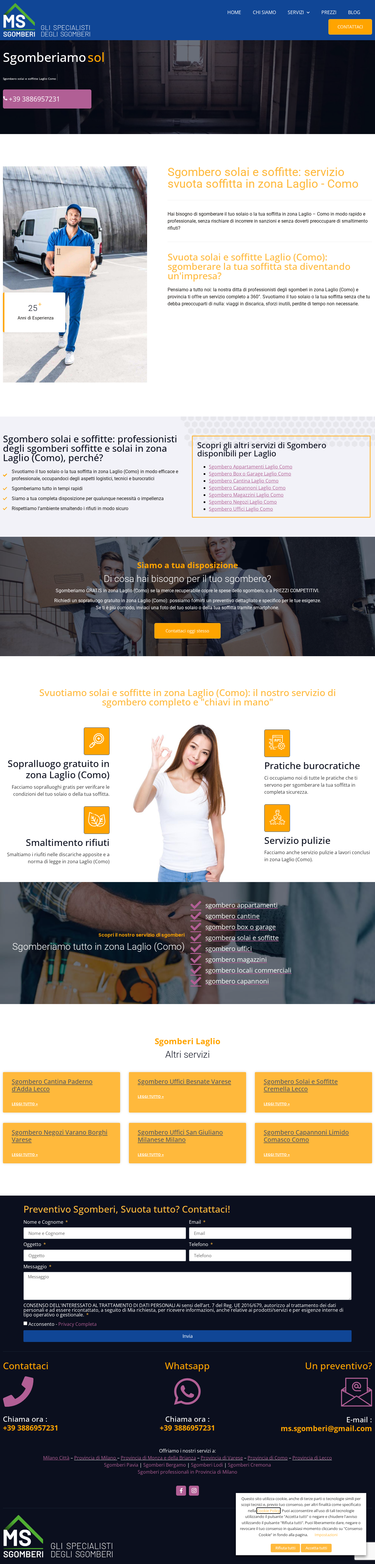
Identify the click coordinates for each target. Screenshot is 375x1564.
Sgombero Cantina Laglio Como (244, 481)
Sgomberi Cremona (249, 1465)
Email (195, 1222)
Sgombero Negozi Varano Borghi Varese (60, 1136)
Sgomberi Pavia (121, 1465)
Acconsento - (62, 1324)
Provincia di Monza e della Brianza (158, 1458)
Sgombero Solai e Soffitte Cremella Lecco (301, 1085)
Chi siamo (264, 12)
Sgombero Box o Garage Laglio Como (250, 473)
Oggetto (32, 1245)
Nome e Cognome (43, 1222)
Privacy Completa (77, 1324)
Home (234, 12)
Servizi (296, 12)
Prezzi (328, 12)
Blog (354, 12)
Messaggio (35, 1267)
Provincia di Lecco (312, 1458)
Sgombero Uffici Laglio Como (241, 509)
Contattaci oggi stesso (187, 631)
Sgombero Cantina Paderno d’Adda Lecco (52, 1085)
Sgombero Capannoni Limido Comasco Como (306, 1136)
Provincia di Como (268, 1458)
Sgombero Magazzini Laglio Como (246, 495)
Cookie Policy (268, 1510)
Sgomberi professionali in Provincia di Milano (187, 1472)
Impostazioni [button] (326, 1534)
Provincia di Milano (95, 1458)
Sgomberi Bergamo (164, 1465)
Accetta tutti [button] (316, 1548)
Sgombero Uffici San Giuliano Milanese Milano (180, 1136)
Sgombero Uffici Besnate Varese (184, 1081)
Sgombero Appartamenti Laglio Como (250, 466)
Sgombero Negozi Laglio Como (243, 502)
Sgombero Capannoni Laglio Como (247, 488)
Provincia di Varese (222, 1458)
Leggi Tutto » (25, 1103)
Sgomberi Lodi (207, 1465)
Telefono (199, 1245)
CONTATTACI (350, 27)
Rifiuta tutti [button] (285, 1548)
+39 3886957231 (34, 99)
